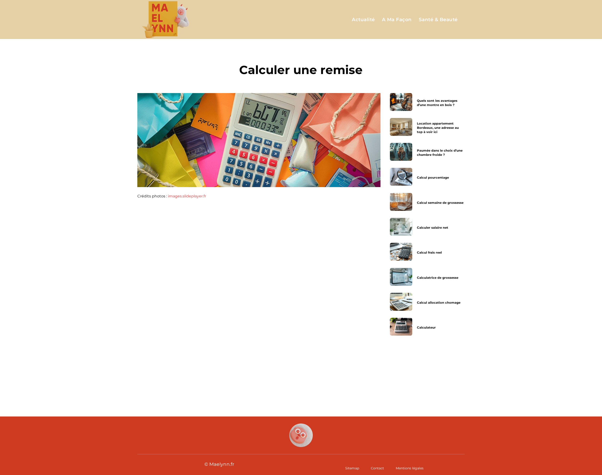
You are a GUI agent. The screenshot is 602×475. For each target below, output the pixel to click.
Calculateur (426, 327)
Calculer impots (169, 375)
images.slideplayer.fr (187, 196)
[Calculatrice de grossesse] (401, 277)
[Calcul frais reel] (401, 252)
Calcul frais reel (429, 252)
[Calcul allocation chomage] (401, 302)
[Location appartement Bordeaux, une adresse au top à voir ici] (401, 127)
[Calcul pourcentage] (401, 177)
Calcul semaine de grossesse (440, 202)
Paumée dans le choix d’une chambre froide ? (440, 153)
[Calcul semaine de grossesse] (401, 202)
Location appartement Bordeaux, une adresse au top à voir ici (438, 128)
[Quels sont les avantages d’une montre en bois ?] (401, 102)
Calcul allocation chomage (438, 302)
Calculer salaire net (432, 227)
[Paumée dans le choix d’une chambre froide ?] (401, 152)
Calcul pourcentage (433, 178)
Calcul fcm (330, 375)
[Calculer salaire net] (401, 227)
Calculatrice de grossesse (437, 277)
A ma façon (301, 54)
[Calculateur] (401, 327)
